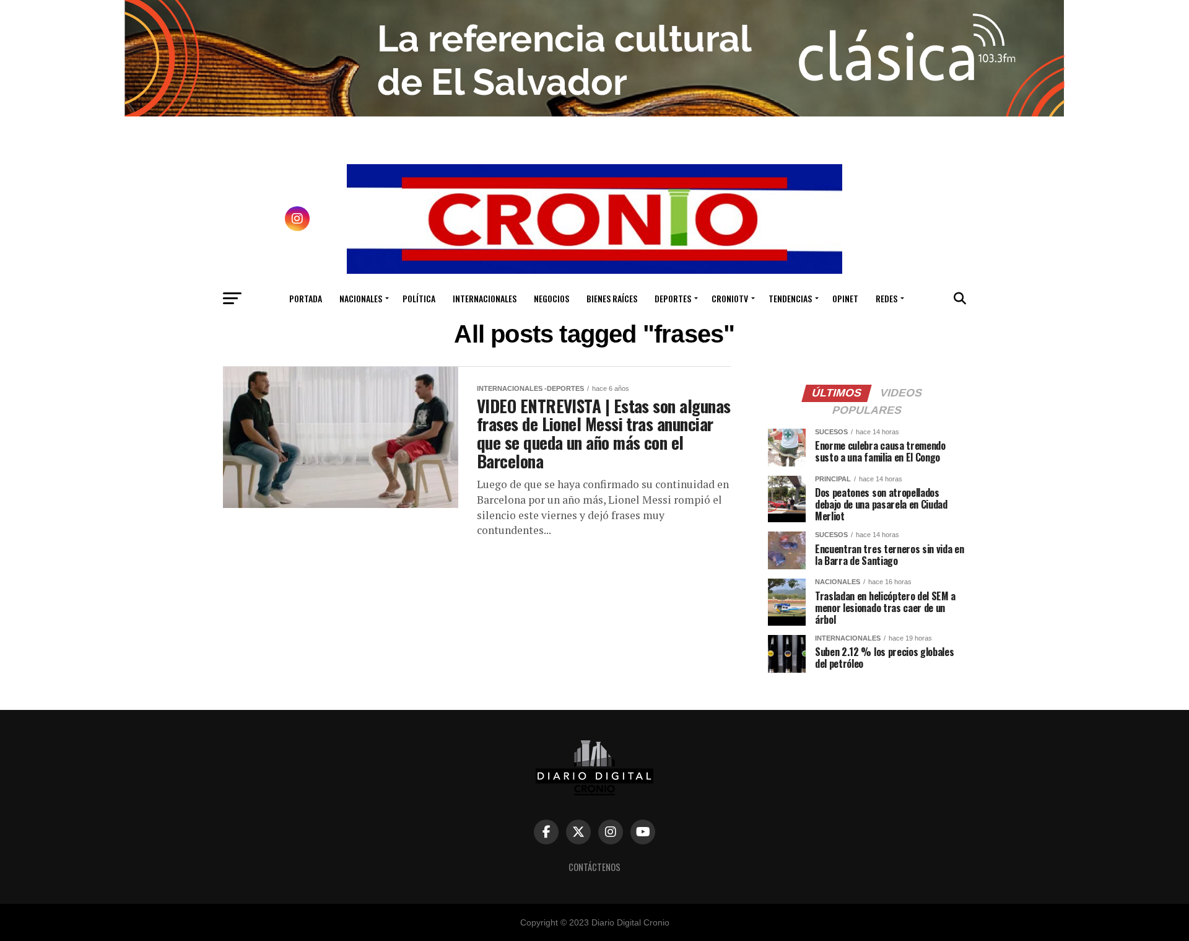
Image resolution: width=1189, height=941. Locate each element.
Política (419, 298)
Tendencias (790, 298)
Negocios (551, 298)
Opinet (845, 298)
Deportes (673, 298)
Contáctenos (594, 866)
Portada (305, 298)
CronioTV (730, 298)
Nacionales (360, 298)
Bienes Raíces (611, 298)
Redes (886, 298)
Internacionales (484, 298)
